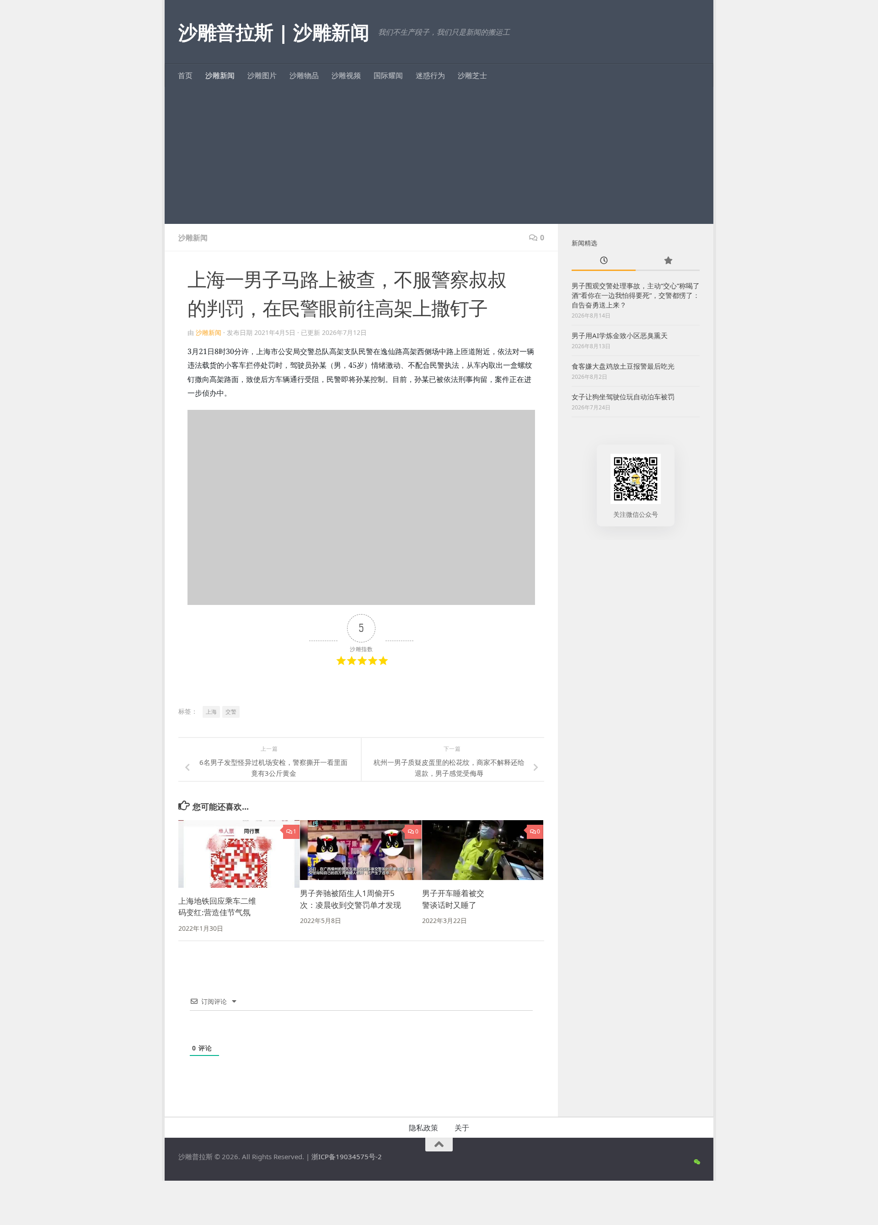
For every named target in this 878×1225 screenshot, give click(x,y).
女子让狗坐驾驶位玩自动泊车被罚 (623, 396)
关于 (462, 1128)
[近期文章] (604, 261)
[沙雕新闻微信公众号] (697, 1162)
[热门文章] (668, 261)
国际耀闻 (388, 75)
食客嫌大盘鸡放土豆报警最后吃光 (623, 366)
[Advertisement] (439, 155)
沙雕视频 (346, 75)
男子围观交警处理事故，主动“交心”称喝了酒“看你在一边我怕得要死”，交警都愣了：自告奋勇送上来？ (636, 295)
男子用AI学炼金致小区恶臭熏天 (620, 335)
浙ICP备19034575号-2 (346, 1156)
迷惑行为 (430, 75)
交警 (230, 712)
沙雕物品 (304, 75)
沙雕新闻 (220, 75)
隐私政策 (423, 1128)
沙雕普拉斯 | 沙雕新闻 (273, 32)
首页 (185, 75)
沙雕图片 (262, 75)
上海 (211, 712)
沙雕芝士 (472, 75)
